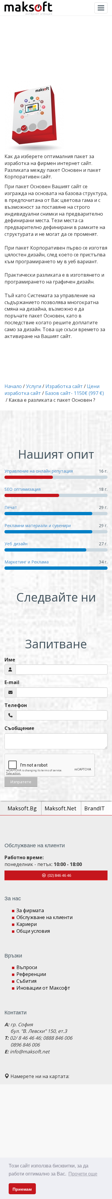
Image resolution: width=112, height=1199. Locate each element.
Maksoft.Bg (22, 808)
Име (9, 659)
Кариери (26, 924)
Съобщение (19, 728)
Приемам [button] (22, 1189)
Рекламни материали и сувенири (37, 525)
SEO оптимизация (22, 489)
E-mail (11, 682)
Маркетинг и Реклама (26, 562)
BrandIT (94, 808)
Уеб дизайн (15, 543)
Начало (13, 386)
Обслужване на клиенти (44, 917)
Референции (31, 974)
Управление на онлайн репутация (38, 471)
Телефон (15, 705)
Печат (10, 507)
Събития (26, 981)
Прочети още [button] (82, 1173)
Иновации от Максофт (43, 988)
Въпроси (26, 967)
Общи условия (33, 931)
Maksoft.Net (61, 808)
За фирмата (30, 910)
